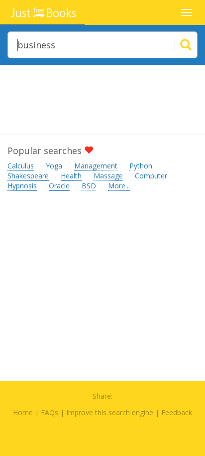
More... (119, 185)
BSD (89, 185)
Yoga (54, 165)
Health (71, 175)
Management (95, 165)
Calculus (20, 165)
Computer (151, 175)
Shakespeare (28, 175)
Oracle (59, 185)
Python (140, 165)
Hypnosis (22, 185)
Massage (108, 175)
